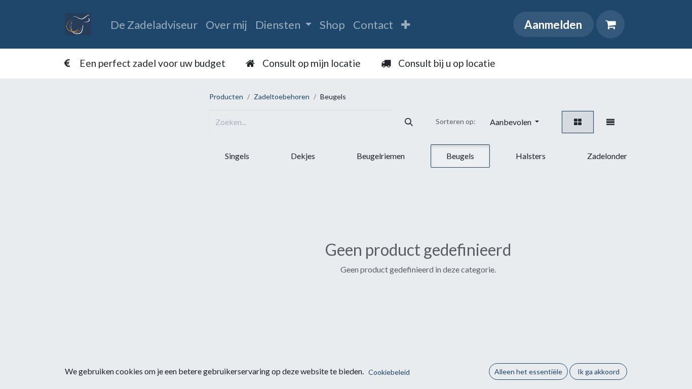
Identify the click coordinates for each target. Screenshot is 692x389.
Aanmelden (553, 24)
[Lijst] (610, 122)
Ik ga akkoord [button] (599, 371)
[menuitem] (154, 24)
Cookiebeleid (389, 372)
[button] (514, 122)
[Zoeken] (409, 122)
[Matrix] (577, 122)
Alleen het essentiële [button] (528, 371)
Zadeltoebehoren (282, 96)
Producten (226, 96)
